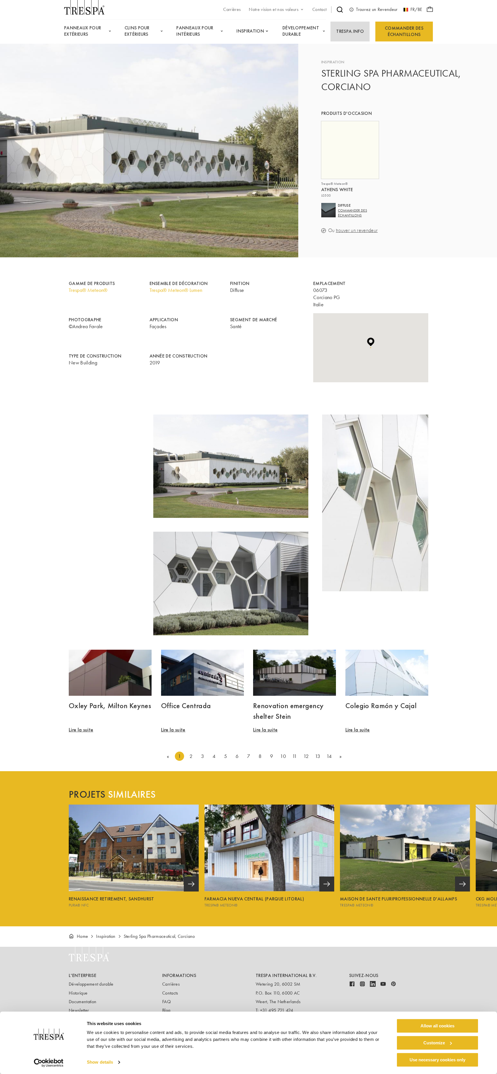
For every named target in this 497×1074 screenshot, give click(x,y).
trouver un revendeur (357, 230)
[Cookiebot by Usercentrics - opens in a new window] (49, 1062)
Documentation (82, 1001)
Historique (78, 993)
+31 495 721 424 (276, 1010)
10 (283, 756)
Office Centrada (186, 705)
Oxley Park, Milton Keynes (110, 705)
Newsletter (79, 1010)
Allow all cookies (437, 1025)
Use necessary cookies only (437, 1059)
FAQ (166, 1001)
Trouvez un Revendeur (376, 9)
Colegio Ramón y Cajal (381, 705)
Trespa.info (350, 31)
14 (329, 756)
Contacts (170, 993)
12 (306, 756)
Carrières (171, 984)
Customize (434, 1042)
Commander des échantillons (404, 31)
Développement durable (91, 984)
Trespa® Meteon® (88, 290)
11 (294, 756)
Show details (100, 1062)
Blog (166, 1010)
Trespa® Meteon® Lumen (176, 290)
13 (317, 756)
